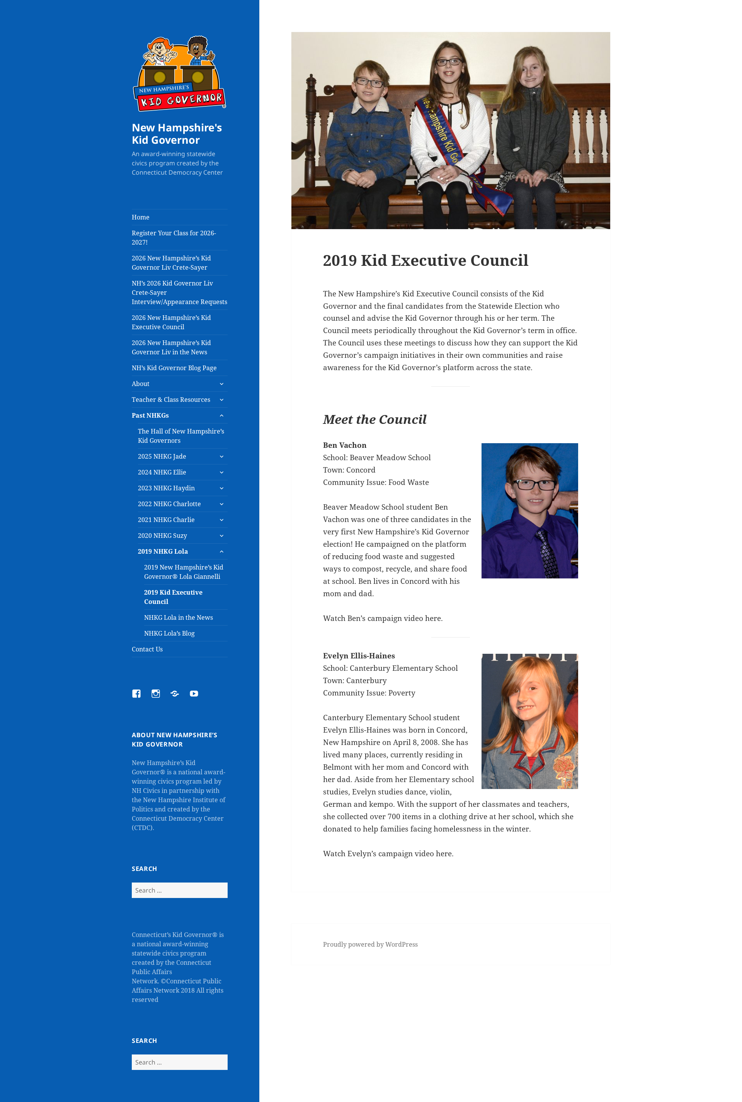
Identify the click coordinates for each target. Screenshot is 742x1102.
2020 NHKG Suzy (162, 535)
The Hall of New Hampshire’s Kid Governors (181, 436)
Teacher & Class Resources (171, 399)
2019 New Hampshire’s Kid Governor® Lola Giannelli (183, 572)
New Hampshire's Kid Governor (177, 133)
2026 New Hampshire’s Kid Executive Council (171, 322)
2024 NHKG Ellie (162, 472)
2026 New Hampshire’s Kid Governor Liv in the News (171, 347)
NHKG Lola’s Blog (169, 633)
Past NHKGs (150, 415)
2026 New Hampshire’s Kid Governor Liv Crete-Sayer (171, 263)
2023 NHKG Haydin (166, 488)
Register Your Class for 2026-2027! (174, 238)
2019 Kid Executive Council (173, 597)
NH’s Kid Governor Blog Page (174, 368)
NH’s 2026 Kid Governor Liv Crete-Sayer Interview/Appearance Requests (179, 292)
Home (141, 217)
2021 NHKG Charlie (166, 519)
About (141, 383)
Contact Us (147, 649)
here (433, 618)
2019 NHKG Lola (163, 551)
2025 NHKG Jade (162, 456)
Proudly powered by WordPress (370, 944)
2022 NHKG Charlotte (169, 504)
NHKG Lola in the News (178, 617)
